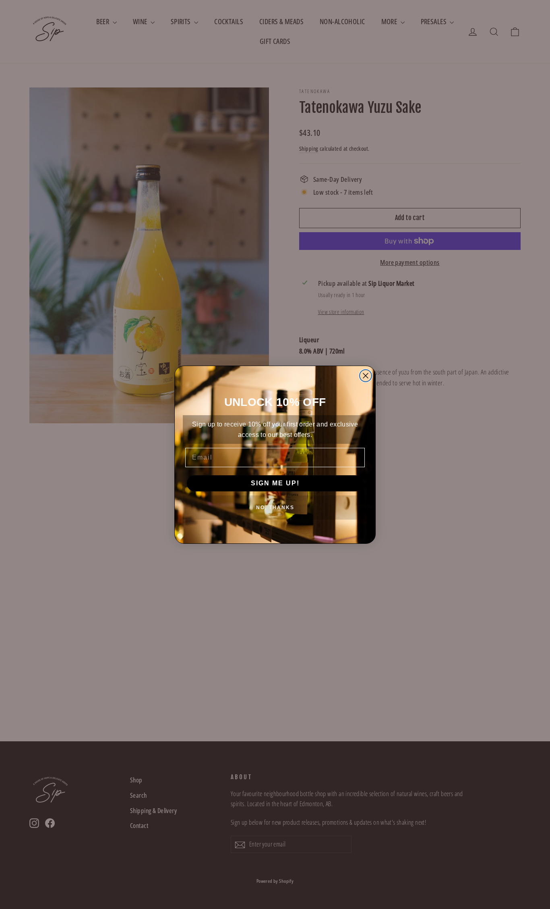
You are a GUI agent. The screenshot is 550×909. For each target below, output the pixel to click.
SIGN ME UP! (275, 483)
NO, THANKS (275, 507)
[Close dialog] (366, 376)
